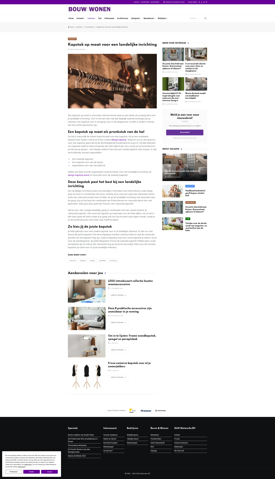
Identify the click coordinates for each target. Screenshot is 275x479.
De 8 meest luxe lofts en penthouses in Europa (83, 440)
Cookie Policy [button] (28, 464)
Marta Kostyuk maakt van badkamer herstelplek (195, 95)
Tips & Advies (89, 27)
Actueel (79, 18)
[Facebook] (199, 2)
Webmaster (178, 447)
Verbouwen (109, 18)
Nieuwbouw (149, 18)
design (92, 260)
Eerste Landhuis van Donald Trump (81, 435)
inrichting (113, 260)
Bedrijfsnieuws (132, 435)
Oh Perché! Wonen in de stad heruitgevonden (79, 450)
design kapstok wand (78, 175)
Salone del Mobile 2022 (77, 456)
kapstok (83, 260)
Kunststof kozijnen (110, 443)
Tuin (100, 18)
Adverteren (145, 2)
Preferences (14, 472)
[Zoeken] (205, 18)
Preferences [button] (21, 467)
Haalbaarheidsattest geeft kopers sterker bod (195, 193)
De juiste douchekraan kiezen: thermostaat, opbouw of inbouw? (173, 66)
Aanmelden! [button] (185, 132)
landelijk (102, 260)
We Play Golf (179, 451)
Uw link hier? (108, 451)
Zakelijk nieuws (133, 439)
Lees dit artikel (117, 295)
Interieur (91, 18)
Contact (137, 2)
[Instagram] (204, 2)
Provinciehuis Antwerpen (77, 445)
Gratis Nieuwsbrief (158, 443)
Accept (49, 472)
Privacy (177, 439)
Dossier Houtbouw (110, 435)
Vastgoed (135, 18)
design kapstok (118, 139)
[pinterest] (206, 2)
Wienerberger (108, 447)
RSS (152, 447)
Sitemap (154, 451)
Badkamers (169, 157)
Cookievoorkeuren (181, 443)
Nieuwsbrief (155, 2)
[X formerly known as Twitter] (201, 2)
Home (71, 18)
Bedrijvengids (132, 443)
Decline (31, 472)
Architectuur (122, 18)
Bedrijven (162, 18)
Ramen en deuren (109, 439)
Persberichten (156, 439)
